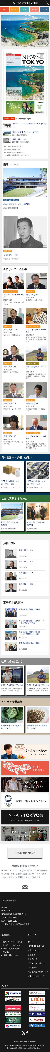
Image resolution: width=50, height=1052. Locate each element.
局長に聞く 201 (10, 330)
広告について (33, 950)
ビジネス (44, 9)
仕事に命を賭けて (32, 363)
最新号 (5, 9)
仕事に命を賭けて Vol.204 (12, 685)
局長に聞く (7, 251)
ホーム (30, 942)
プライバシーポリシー (37, 963)
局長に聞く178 (9, 404)
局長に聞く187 (9, 436)
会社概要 (31, 955)
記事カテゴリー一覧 (36, 976)
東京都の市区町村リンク (38, 972)
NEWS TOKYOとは (36, 946)
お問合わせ (32, 959)
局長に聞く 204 (19, 139)
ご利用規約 (32, 968)
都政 (24, 9)
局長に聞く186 (32, 404)
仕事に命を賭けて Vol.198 (38, 685)
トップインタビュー (10, 291)
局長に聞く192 (9, 367)
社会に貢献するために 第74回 (25, 132)
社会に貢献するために (11, 200)
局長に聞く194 (32, 295)
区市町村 (34, 9)
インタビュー (14, 9)
